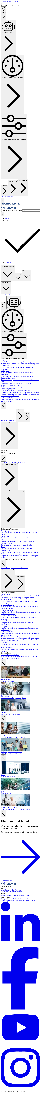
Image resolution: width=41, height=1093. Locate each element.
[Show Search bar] (1, 206)
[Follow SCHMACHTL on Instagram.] (20, 1089)
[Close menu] (1, 4)
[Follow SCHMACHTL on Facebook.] (20, 1009)
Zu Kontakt (15, 1)
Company (4, 185)
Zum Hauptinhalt (6, 1)
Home (3, 882)
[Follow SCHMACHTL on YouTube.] (20, 1044)
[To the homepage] (11, 204)
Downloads (18, 892)
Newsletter (9, 196)
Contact (3, 196)
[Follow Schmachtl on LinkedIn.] (20, 946)
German (7, 218)
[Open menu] (1, 204)
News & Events (22, 180)
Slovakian (8, 262)
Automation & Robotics (8, 420)
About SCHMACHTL (8, 895)
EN (2, 198)
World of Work (13, 181)
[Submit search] (1, 210)
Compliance (11, 892)
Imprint (3, 890)
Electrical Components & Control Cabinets (14, 568)
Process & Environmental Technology (13, 462)
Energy (3, 360)
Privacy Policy (10, 890)
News (31, 895)
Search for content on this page (12, 210)
